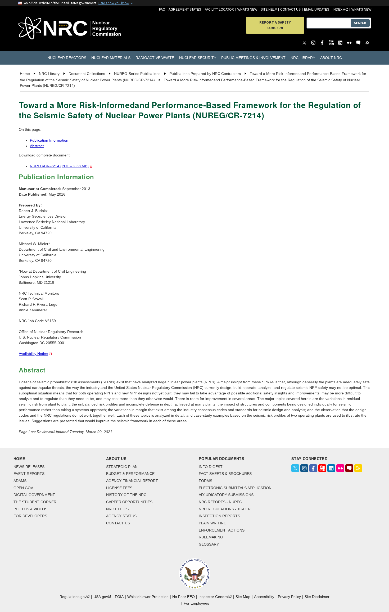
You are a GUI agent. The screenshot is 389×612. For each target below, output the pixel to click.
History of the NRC (126, 495)
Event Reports (28, 473)
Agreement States (185, 9)
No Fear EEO (183, 597)
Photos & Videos (30, 509)
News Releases (28, 467)
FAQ (162, 9)
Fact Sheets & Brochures (225, 473)
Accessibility (264, 597)
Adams (19, 481)
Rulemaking (211, 537)
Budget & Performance (130, 473)
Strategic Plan (122, 467)
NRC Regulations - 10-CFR (225, 509)
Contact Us (290, 9)
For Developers (30, 516)
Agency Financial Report (132, 481)
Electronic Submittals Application (235, 488)
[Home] (46, 28)
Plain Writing (213, 523)
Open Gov (23, 488)
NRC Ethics (117, 509)
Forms (205, 481)
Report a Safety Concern (275, 25)
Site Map (243, 597)
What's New (247, 9)
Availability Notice (33, 354)
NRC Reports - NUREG (220, 502)
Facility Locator (219, 9)
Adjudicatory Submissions (226, 495)
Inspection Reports (219, 516)
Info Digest (211, 467)
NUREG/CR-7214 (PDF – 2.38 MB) (59, 166)
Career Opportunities (129, 502)
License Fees (119, 488)
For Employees (196, 603)
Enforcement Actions (222, 530)
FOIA (119, 597)
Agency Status (121, 516)
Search (360, 23)
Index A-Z (340, 9)
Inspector (213, 597)
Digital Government (34, 495)
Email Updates (316, 9)
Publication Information (49, 140)
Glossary (209, 544)
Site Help (269, 9)
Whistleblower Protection (148, 597)
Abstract (37, 146)
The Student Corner (34, 502)
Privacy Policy (289, 597)
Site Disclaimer (317, 597)
